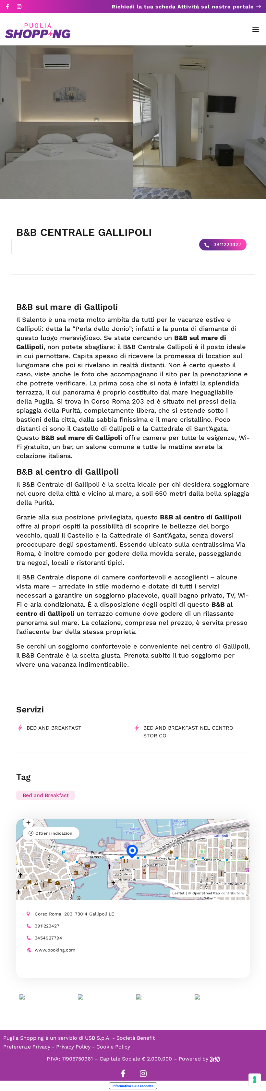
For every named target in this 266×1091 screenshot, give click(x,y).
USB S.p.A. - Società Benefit (120, 1038)
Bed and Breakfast (46, 795)
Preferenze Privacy (26, 1047)
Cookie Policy (113, 1047)
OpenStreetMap (206, 893)
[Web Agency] (215, 1059)
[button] (255, 29)
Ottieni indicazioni (54, 833)
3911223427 (226, 244)
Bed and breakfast (54, 728)
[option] (66, 122)
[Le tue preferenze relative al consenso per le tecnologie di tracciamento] (254, 1079)
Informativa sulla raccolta (133, 1086)
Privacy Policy (73, 1047)
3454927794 (48, 937)
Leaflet (178, 893)
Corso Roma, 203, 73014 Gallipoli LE (74, 913)
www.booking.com (55, 949)
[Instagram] (19, 6)
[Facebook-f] (7, 6)
